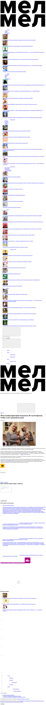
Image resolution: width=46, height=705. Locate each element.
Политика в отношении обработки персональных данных (14, 697)
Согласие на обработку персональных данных (12, 696)
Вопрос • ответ (13, 249)
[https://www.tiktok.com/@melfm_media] (11, 646)
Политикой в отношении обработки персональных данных (11, 701)
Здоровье (6, 33)
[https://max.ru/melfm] (11, 672)
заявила (21, 454)
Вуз (5, 77)
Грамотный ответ (8, 170)
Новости (2, 412)
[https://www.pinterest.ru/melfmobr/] (11, 655)
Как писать (7, 168)
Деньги (6, 30)
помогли (10, 460)
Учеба (8, 73)
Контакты (11, 677)
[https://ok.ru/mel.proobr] (11, 663)
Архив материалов (17, 691)
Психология (7, 32)
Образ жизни (12, 119)
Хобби (6, 123)
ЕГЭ (6, 76)
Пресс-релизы (14, 682)
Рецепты (6, 124)
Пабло (9, 686)
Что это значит (8, 169)
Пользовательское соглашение (8, 695)
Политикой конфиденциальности (37, 700)
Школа (6, 75)
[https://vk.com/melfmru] (11, 637)
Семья (8, 29)
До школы (7, 74)
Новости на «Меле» (4, 482)
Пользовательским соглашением (24, 700)
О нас (9, 675)
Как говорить (7, 167)
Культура (6, 122)
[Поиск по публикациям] (11, 331)
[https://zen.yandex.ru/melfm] (11, 629)
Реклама (11, 680)
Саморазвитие (7, 78)
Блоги (8, 288)
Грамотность (12, 166)
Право (6, 31)
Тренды (6, 120)
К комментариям (4, 500)
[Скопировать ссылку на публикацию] (26, 407)
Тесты (8, 209)
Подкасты (11, 684)
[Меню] (11, 343)
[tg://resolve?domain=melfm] (11, 620)
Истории (6, 121)
